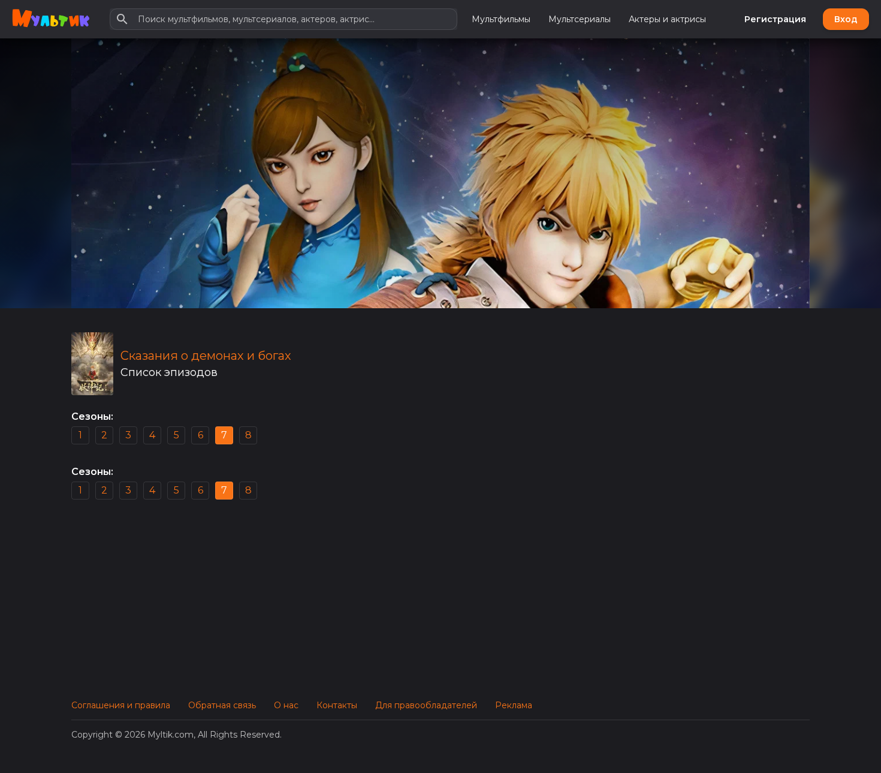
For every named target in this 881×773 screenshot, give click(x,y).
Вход (846, 19)
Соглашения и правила (120, 705)
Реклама (513, 705)
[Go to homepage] (50, 19)
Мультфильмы (501, 19)
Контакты (336, 705)
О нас (286, 705)
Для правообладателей (426, 705)
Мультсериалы (579, 19)
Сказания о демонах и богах (205, 355)
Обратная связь (222, 705)
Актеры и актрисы (667, 19)
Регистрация (775, 19)
